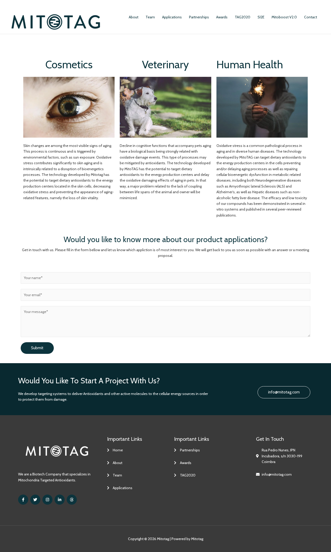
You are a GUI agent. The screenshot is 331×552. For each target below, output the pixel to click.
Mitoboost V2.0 (284, 17)
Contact (310, 17)
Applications (172, 17)
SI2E (261, 17)
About (133, 17)
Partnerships (199, 17)
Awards (222, 17)
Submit (37, 348)
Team (150, 17)
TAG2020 (242, 17)
